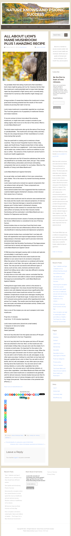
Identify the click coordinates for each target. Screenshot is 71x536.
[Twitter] (8, 395)
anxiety (31, 435)
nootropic (7, 437)
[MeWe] (14, 395)
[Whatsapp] (19, 395)
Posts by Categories (58, 359)
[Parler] (29, 395)
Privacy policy (57, 362)
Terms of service (58, 365)
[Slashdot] (26, 398)
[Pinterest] (12, 395)
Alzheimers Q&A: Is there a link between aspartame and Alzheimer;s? (27, 444)
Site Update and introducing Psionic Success (58, 279)
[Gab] (21, 395)
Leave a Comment (41, 47)
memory (37, 435)
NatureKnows (23, 47)
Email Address (58, 98)
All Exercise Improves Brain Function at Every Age (59, 307)
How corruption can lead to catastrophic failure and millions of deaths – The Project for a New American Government (60, 317)
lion (34, 435)
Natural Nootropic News (17, 435)
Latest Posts (56, 343)
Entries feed (56, 391)
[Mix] (16, 395)
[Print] (25, 395)
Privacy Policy (51, 474)
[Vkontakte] (23, 395)
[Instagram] (27, 395)
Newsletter (56, 350)
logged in (16, 457)
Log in (55, 388)
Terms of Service (52, 472)
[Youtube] (34, 395)
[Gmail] (32, 395)
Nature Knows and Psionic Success (35, 12)
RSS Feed (45, 531)
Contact (55, 340)
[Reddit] (10, 395)
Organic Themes (38, 531)
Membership (56, 347)
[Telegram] (36, 395)
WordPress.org (57, 397)
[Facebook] (6, 395)
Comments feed (57, 394)
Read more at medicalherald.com (13, 386)
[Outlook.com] (38, 395)
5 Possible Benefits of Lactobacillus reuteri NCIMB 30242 (19, 442)
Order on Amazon (57, 252)
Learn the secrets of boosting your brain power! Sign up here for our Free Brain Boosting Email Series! (35, 478)
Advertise (55, 337)
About (61, 27)
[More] (28, 398)
